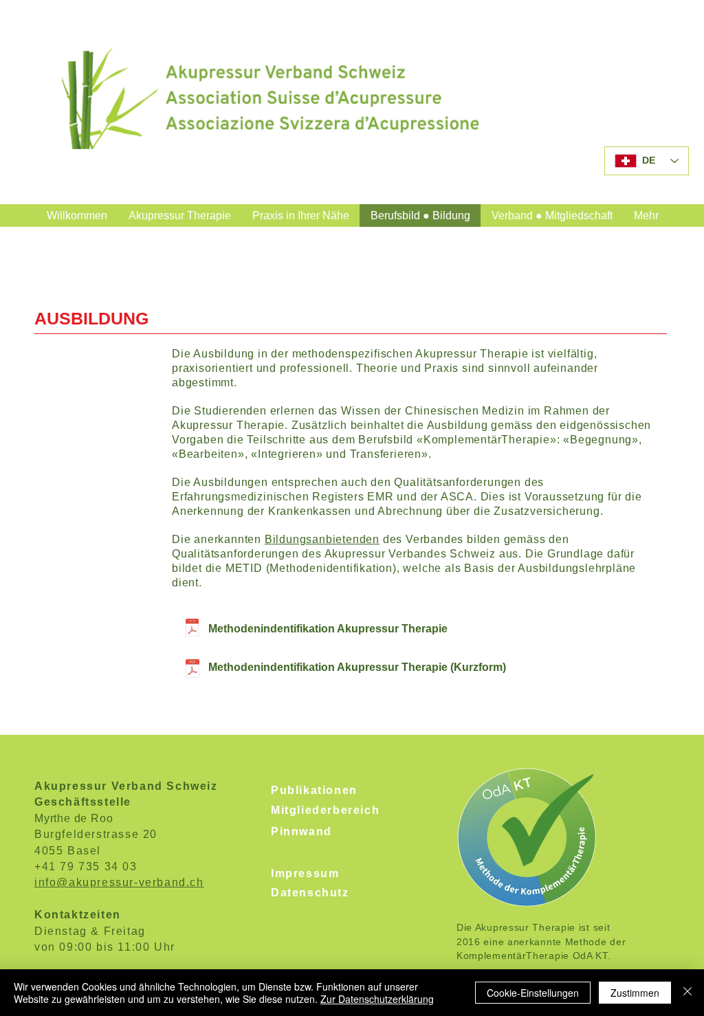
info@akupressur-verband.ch (119, 882)
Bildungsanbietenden (322, 539)
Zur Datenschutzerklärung (377, 999)
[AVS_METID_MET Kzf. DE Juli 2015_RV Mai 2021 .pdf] (192, 670)
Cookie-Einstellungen (533, 993)
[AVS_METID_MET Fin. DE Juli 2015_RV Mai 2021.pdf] (192, 629)
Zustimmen (634, 993)
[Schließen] (687, 992)
